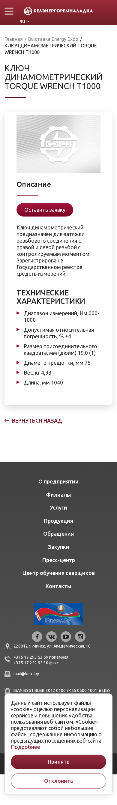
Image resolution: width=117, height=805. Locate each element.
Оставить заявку (44, 210)
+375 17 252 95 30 (31, 662)
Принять (59, 762)
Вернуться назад (37, 420)
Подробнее (25, 747)
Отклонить (58, 781)
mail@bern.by (26, 673)
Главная (13, 39)
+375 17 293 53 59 (31, 657)
